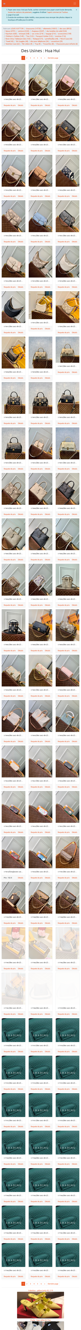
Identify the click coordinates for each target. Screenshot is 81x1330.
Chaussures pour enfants (67, 44)
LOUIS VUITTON (17, 28)
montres (60, 36)
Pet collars (27, 44)
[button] (20, 105)
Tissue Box (48, 44)
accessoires (64, 34)
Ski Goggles (22, 41)
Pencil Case (66, 39)
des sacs (65, 28)
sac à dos (37, 34)
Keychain (11, 34)
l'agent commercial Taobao (57, 12)
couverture (57, 41)
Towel (10, 41)
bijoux (11, 31)
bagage (51, 34)
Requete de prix (10, 105)
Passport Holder (44, 36)
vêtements (50, 28)
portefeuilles (51, 39)
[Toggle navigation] (75, 3)
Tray (38, 44)
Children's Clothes (15, 36)
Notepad (38, 39)
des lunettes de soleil (56, 31)
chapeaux (38, 31)
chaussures (33, 28)
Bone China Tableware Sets (18, 39)
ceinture (23, 31)
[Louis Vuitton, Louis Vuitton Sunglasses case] (13, 852)
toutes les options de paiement (20, 12)
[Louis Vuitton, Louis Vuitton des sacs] (13, 80)
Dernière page (53, 58)
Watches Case (13, 44)
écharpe (24, 34)
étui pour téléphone (39, 41)
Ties (30, 36)
